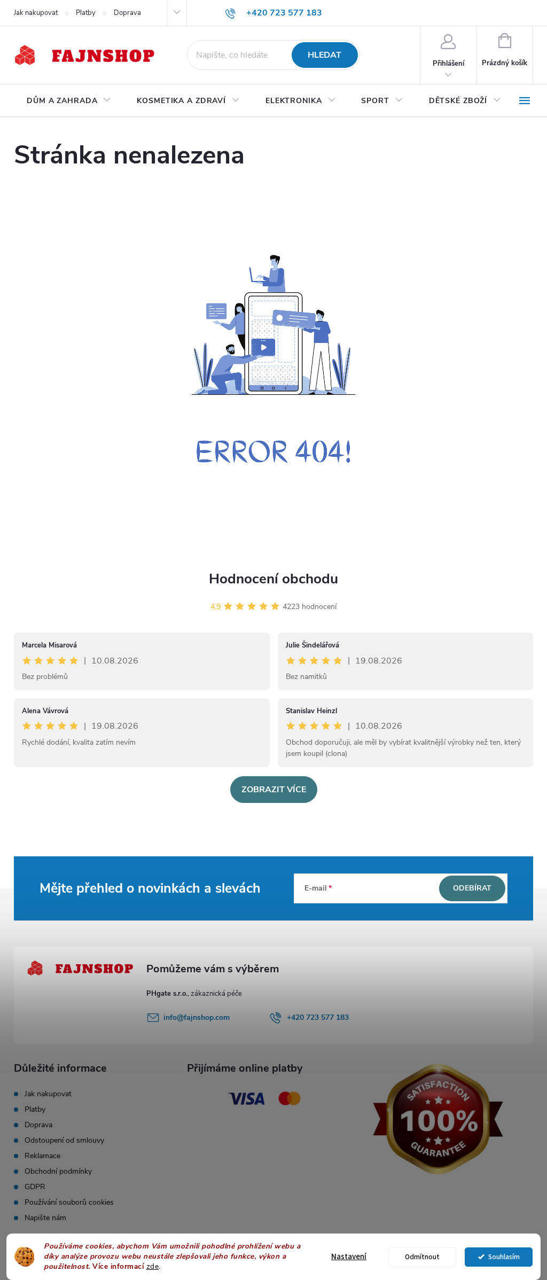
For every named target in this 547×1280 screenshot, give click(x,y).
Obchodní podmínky (58, 1171)
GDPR (35, 1187)
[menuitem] (69, 101)
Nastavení (348, 1256)
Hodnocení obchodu (273, 578)
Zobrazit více (273, 789)
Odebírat (472, 888)
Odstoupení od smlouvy (64, 1140)
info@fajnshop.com (196, 1017)
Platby (86, 13)
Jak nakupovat (36, 13)
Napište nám (45, 1218)
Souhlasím (504, 1257)
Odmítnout (422, 1257)
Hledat (324, 55)
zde (152, 1266)
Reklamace (42, 1156)
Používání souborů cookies (69, 1202)
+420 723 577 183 (318, 1017)
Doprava (127, 13)
